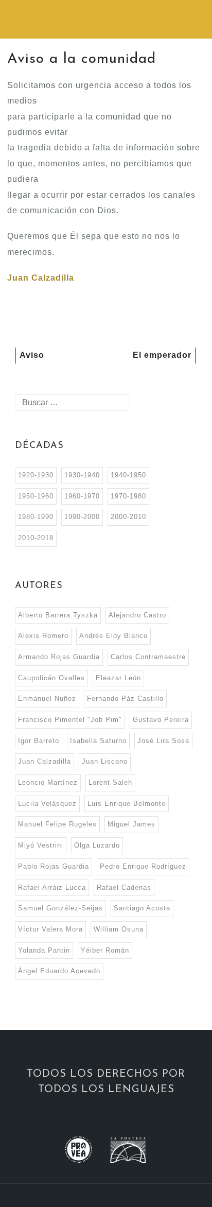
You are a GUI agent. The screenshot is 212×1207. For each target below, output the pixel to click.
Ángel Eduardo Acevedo (59, 971)
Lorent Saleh (110, 782)
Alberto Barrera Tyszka (58, 615)
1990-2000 (82, 517)
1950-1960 (36, 496)
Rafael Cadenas (124, 887)
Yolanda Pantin (44, 950)
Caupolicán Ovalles (51, 678)
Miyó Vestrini (40, 845)
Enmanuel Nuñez (47, 698)
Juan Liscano (105, 761)
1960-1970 (82, 496)
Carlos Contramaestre (148, 657)
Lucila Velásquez (47, 803)
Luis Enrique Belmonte (126, 803)
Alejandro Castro (137, 615)
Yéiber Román (105, 950)
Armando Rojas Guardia (59, 657)
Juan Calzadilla (40, 277)
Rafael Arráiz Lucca (52, 887)
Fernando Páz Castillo (125, 698)
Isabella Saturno (98, 741)
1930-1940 (82, 475)
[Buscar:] (72, 402)
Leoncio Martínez (48, 782)
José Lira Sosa (163, 741)
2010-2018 (36, 538)
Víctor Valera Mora (50, 929)
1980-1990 (36, 517)
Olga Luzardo (97, 845)
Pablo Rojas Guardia (53, 866)
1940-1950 (128, 475)
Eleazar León (118, 678)
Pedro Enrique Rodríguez (143, 866)
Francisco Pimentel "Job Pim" (70, 719)
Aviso (32, 355)
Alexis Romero (43, 636)
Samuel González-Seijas (60, 908)
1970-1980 (128, 496)
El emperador (162, 355)
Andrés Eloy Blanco (113, 636)
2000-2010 (128, 517)
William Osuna (119, 929)
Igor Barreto (38, 741)
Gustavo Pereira (161, 719)
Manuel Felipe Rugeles (57, 824)
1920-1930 (36, 475)
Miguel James (131, 824)
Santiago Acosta (142, 908)
